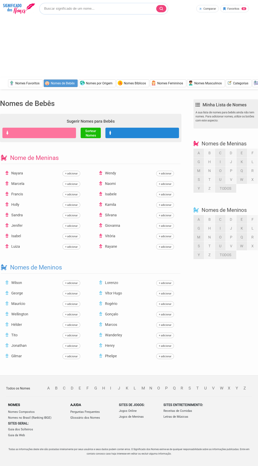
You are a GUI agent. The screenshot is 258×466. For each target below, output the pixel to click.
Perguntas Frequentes (85, 412)
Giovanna (112, 225)
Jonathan (18, 345)
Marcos (110, 324)
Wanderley (113, 335)
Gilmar (16, 356)
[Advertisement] (129, 47)
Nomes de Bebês (63, 83)
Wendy (110, 173)
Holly (14, 204)
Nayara (16, 173)
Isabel (15, 236)
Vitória (109, 236)
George (16, 293)
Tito (14, 335)
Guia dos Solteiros (20, 429)
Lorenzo (111, 283)
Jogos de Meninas (131, 416)
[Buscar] (161, 8)
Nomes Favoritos (27, 83)
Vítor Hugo (113, 293)
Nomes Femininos (170, 83)
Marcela (17, 183)
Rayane (110, 246)
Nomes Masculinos (208, 83)
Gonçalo (111, 314)
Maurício (17, 303)
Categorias (240, 83)
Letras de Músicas (175, 416)
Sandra (16, 215)
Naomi (110, 183)
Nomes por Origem (99, 83)
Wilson (16, 283)
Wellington (19, 314)
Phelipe (110, 356)
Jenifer (16, 225)
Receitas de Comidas (177, 411)
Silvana (110, 215)
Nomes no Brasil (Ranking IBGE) (29, 417)
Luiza (15, 246)
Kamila (110, 204)
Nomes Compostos (21, 412)
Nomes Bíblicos (135, 83)
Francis (16, 194)
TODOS (225, 188)
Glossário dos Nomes (85, 417)
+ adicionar (71, 173)
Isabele (110, 194)
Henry (109, 345)
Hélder (16, 324)
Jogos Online (128, 411)
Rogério (110, 303)
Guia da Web (16, 435)
